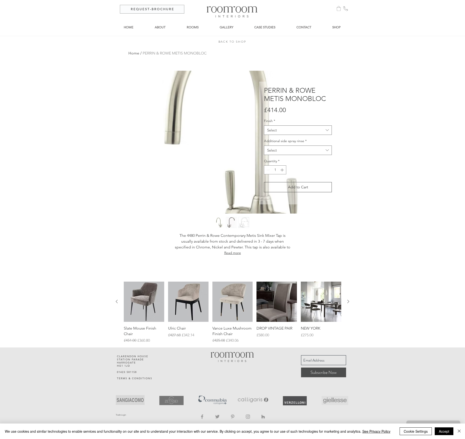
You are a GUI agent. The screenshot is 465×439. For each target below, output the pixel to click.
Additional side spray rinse (285, 141)
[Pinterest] (232, 416)
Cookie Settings (416, 431)
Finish (269, 121)
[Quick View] (144, 302)
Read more (232, 253)
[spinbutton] (275, 170)
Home (133, 53)
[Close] (459, 431)
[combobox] (298, 130)
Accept (444, 431)
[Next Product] (348, 301)
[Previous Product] (117, 301)
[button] (339, 8)
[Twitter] (217, 416)
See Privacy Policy (376, 431)
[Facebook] (202, 416)
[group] (232, 312)
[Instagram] (248, 416)
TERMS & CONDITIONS (134, 378)
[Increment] (282, 170)
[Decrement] (268, 170)
